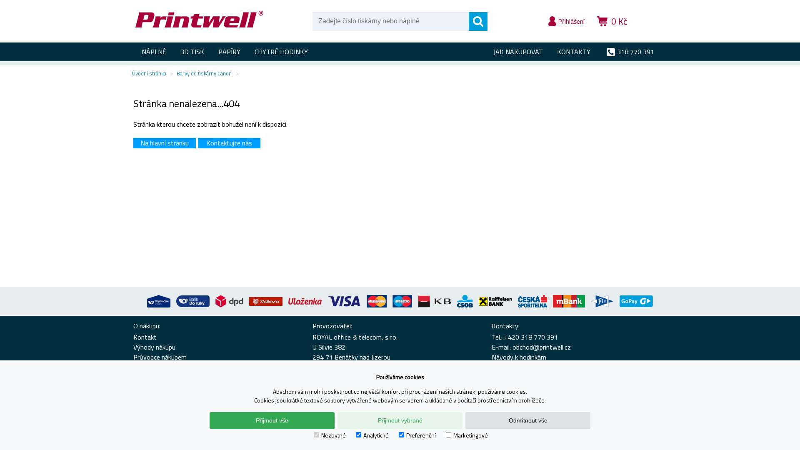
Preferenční (421, 435)
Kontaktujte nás (229, 143)
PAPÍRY (229, 52)
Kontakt (145, 337)
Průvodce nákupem (160, 357)
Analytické (376, 435)
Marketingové (470, 435)
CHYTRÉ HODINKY (281, 52)
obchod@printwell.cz (541, 347)
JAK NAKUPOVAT (518, 52)
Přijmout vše (272, 420)
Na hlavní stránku (164, 143)
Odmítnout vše (528, 420)
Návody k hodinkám (519, 357)
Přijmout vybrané (400, 420)
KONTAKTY (573, 52)
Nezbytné (333, 435)
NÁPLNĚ (154, 52)
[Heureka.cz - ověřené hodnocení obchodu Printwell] (651, 33)
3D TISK (192, 52)
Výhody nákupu (154, 347)
